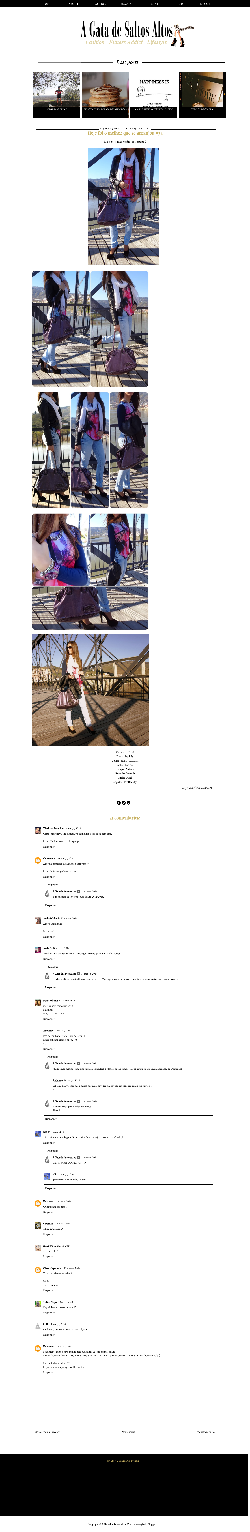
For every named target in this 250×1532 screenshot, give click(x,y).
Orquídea (48, 1223)
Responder (49, 846)
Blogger (152, 1524)
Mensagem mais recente (47, 1432)
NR (45, 1132)
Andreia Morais (51, 918)
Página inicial (128, 1432)
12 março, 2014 (65, 1174)
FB (62, 1013)
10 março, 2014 (72, 828)
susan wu (48, 1246)
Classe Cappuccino (53, 1268)
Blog (46, 1013)
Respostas (52, 884)
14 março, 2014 (58, 1324)
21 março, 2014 (63, 1346)
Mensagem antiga (206, 1432)
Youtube (55, 1013)
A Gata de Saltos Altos (64, 891)
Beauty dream (50, 1000)
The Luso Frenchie (53, 828)
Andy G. (47, 948)
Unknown (48, 1201)
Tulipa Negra (50, 1302)
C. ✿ (45, 1324)
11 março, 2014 (89, 891)
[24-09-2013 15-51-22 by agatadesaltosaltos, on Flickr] (199, 789)
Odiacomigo (49, 858)
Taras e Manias (51, 1285)
